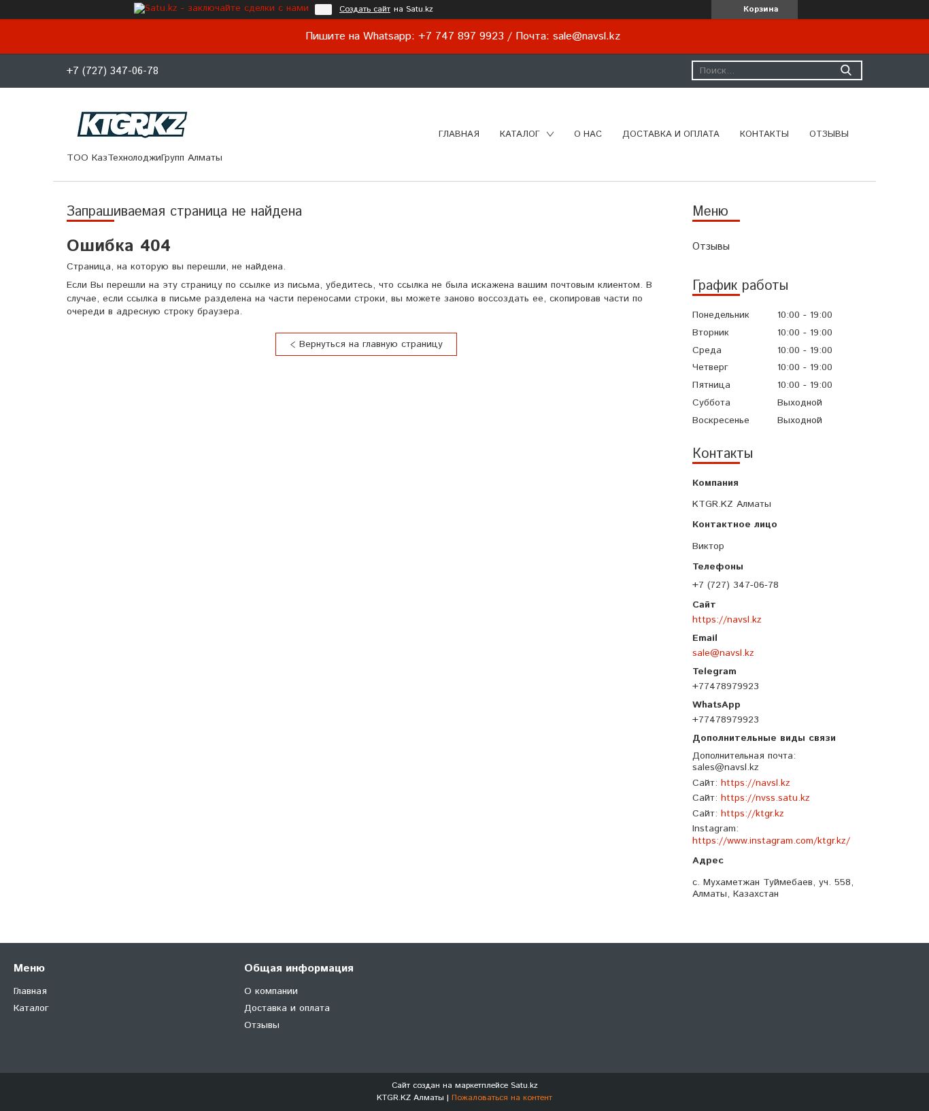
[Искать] (845, 70)
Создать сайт (364, 9)
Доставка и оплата (671, 134)
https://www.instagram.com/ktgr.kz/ (771, 841)
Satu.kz (524, 1085)
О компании (271, 991)
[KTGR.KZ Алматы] (133, 124)
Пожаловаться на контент (502, 1098)
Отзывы (829, 134)
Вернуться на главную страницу (371, 344)
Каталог (520, 134)
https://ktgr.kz (752, 813)
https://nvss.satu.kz (765, 798)
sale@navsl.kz (723, 652)
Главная (459, 134)
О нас (588, 134)
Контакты (764, 134)
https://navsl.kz (727, 619)
